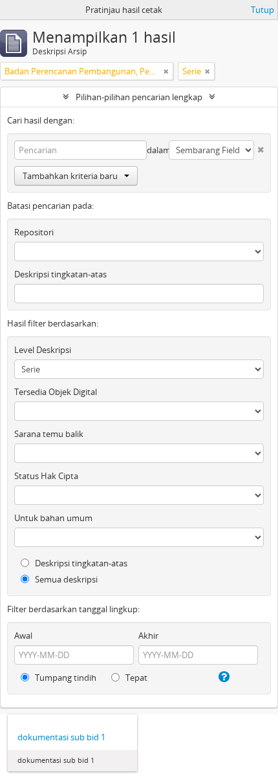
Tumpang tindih (64, 677)
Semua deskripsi (65, 579)
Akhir (148, 635)
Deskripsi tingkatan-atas (60, 274)
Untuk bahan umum (53, 518)
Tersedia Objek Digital (55, 392)
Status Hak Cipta (46, 476)
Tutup (262, 10)
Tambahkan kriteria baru (70, 176)
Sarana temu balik (48, 434)
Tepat (135, 677)
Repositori (34, 232)
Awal (23, 635)
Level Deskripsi (42, 350)
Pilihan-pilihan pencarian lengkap (139, 97)
